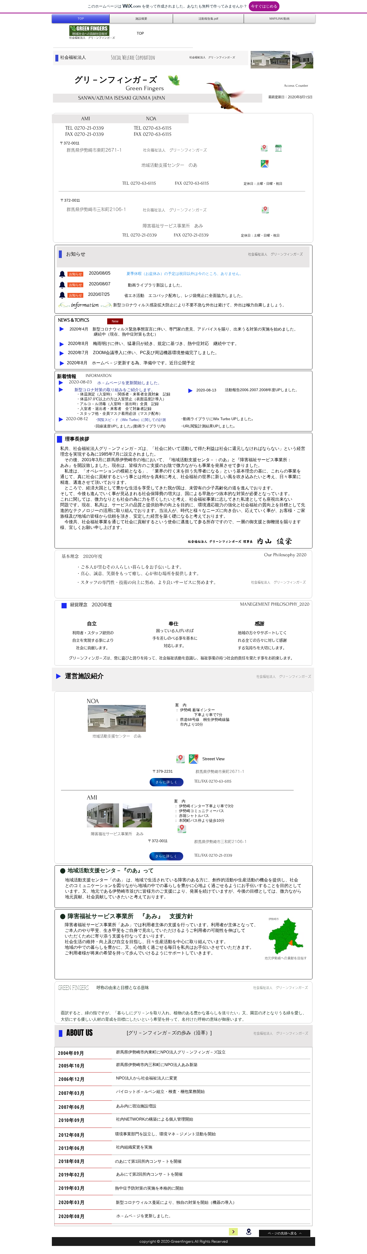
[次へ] (233, 1231)
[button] (75, 274)
